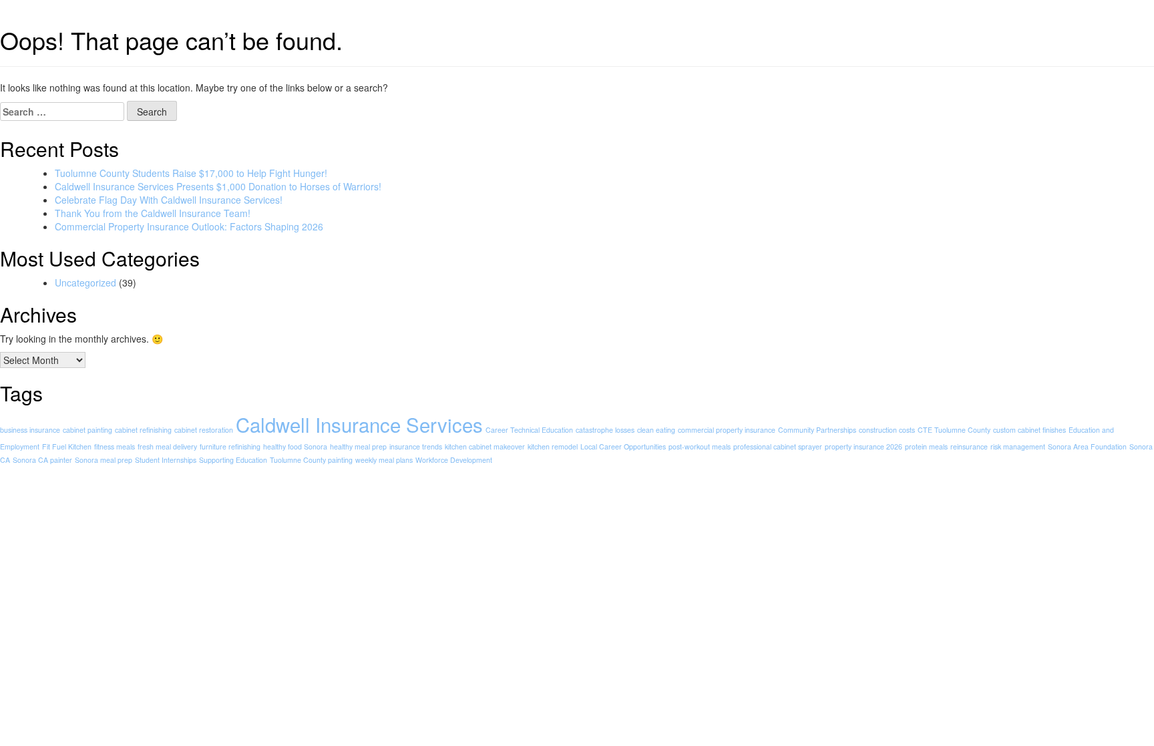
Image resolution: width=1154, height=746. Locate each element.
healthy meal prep (358, 446)
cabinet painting (87, 430)
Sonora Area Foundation (1087, 446)
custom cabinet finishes (1029, 430)
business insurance (30, 430)
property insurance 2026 (863, 446)
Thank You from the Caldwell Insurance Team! (152, 213)
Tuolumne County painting (311, 460)
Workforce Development (453, 460)
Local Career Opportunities (623, 446)
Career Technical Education (529, 430)
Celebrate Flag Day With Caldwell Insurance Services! (168, 199)
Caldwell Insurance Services (359, 424)
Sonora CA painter (42, 460)
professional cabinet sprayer (777, 446)
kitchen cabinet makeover (485, 446)
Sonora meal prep (103, 460)
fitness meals (114, 446)
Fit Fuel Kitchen (66, 446)
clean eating (656, 430)
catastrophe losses (605, 430)
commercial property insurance (726, 430)
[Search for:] (62, 111)
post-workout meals (699, 446)
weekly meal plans (384, 460)
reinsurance (969, 446)
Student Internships (165, 460)
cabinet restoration (203, 430)
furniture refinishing (230, 446)
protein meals (926, 446)
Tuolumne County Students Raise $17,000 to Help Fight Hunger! (191, 173)
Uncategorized (85, 282)
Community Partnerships (817, 430)
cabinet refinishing (143, 430)
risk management (1017, 446)
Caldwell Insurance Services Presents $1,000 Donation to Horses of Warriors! (218, 186)
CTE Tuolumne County (954, 430)
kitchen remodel (553, 446)
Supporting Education (233, 460)
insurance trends (415, 446)
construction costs (887, 430)
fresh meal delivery (167, 446)
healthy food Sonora (295, 446)
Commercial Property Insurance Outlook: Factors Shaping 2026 (189, 226)
